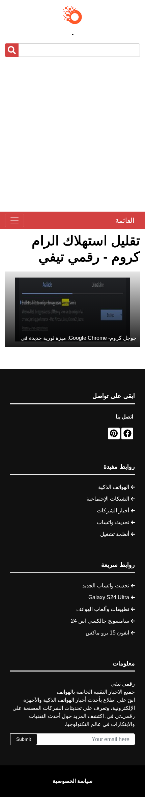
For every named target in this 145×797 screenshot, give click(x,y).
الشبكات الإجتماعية (107, 499)
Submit (23, 739)
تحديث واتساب (113, 522)
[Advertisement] (72, 134)
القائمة (125, 220)
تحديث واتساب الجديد (105, 585)
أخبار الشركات (113, 510)
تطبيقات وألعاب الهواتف (102, 609)
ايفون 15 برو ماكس (107, 633)
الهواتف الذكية (113, 487)
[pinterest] (114, 433)
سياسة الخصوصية (72, 781)
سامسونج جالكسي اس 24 (100, 621)
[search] (12, 50)
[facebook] (127, 433)
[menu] (14, 220)
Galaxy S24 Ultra (108, 597)
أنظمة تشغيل (114, 534)
